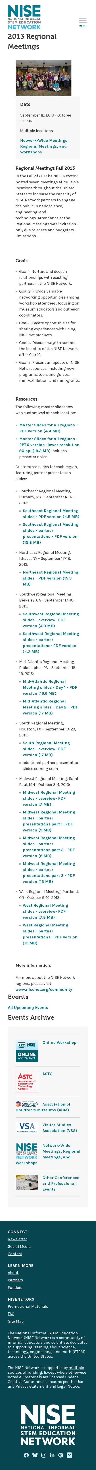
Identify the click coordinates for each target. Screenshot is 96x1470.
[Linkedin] (52, 1455)
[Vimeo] (69, 1455)
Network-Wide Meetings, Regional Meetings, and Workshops (44, 146)
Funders (15, 1287)
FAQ (11, 1313)
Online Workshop (59, 1042)
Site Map (16, 1321)
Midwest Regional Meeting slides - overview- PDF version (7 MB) (49, 798)
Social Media (19, 1246)
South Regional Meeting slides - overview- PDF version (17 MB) (46, 748)
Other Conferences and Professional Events (60, 1183)
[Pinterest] (60, 1455)
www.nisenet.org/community (44, 989)
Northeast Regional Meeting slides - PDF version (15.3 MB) (50, 578)
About (13, 1272)
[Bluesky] (35, 1455)
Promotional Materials (28, 1306)
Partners (15, 1280)
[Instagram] (43, 1455)
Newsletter (17, 1239)
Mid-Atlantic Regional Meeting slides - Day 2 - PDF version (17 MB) (50, 707)
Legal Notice (68, 1386)
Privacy (22, 1386)
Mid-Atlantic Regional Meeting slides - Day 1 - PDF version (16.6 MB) (50, 687)
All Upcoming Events (28, 1007)
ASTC (47, 1073)
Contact (15, 1253)
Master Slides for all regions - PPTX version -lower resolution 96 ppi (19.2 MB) (49, 444)
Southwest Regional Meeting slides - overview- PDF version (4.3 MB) (51, 619)
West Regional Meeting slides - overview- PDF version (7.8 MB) (45, 911)
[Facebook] (26, 1455)
